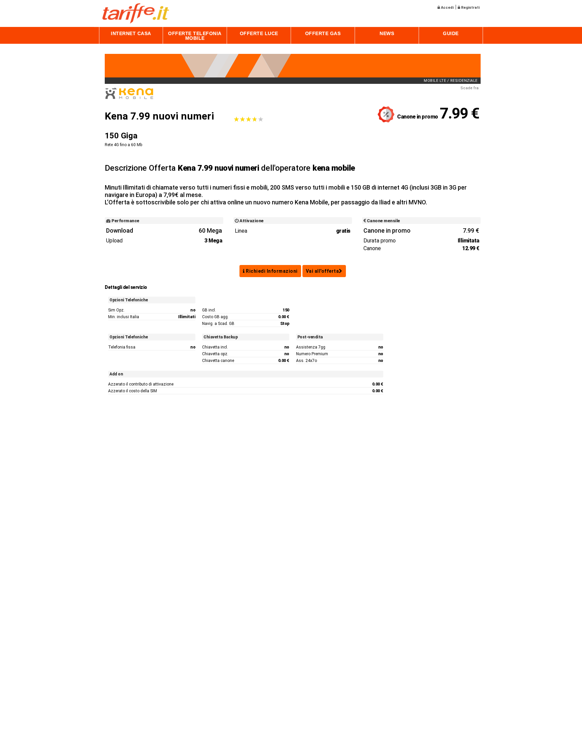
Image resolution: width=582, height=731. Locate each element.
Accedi (447, 7)
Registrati (470, 7)
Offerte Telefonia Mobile (195, 36)
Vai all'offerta (322, 271)
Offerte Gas (323, 33)
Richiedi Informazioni (271, 271)
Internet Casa (131, 33)
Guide (451, 33)
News (387, 33)
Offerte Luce (259, 33)
